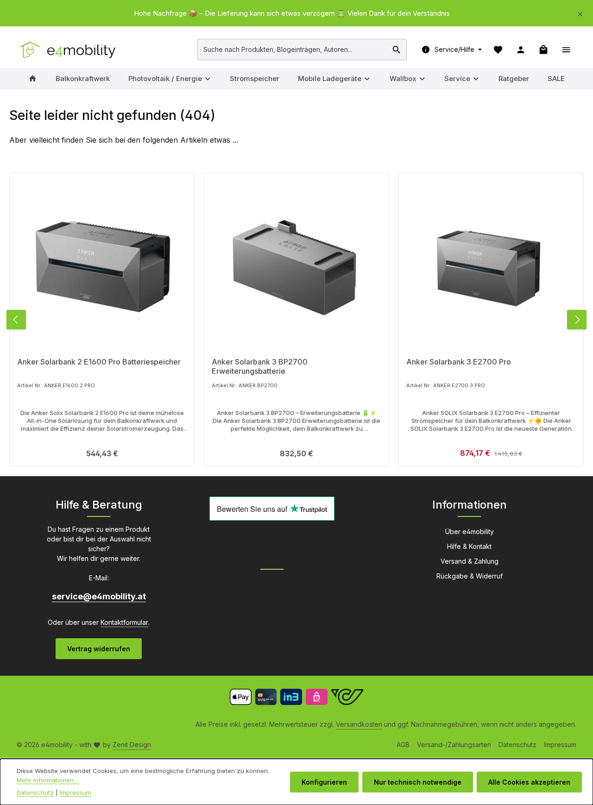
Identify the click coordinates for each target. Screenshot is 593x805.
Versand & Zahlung (469, 561)
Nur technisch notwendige (417, 782)
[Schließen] (580, 12)
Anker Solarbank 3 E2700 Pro (458, 361)
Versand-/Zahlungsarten (454, 744)
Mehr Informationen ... (48, 780)
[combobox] (292, 49)
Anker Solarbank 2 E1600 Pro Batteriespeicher (99, 361)
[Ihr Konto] (520, 49)
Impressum (560, 744)
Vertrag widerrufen (98, 649)
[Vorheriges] (16, 319)
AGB (403, 744)
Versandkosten (359, 724)
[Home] (32, 78)
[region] (296, 13)
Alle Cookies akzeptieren (529, 782)
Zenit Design (132, 744)
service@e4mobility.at (99, 596)
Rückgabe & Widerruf (469, 576)
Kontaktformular (124, 622)
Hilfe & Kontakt (469, 546)
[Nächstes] (577, 319)
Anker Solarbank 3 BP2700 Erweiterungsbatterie (260, 366)
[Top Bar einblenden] (565, 49)
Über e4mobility (469, 531)
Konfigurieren (324, 782)
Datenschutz (517, 744)
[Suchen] (397, 49)
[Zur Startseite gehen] (68, 49)
